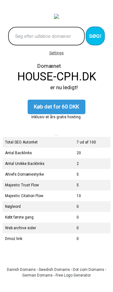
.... (56, 134)
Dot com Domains (88, 269)
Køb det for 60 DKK (56, 106)
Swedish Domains (54, 269)
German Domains (37, 275)
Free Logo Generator (73, 275)
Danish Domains (21, 269)
